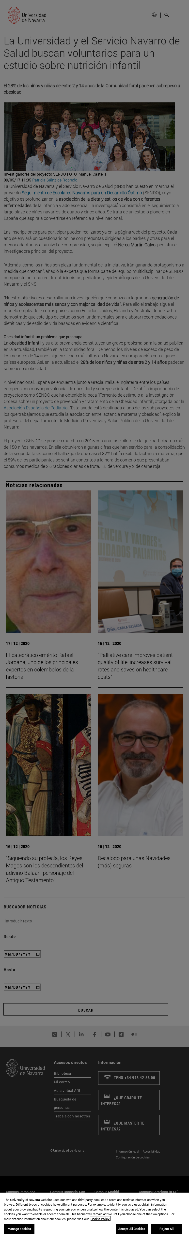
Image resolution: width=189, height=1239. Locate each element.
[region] (94, 1216)
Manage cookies (19, 1228)
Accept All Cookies (131, 1228)
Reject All (166, 1228)
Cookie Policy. (100, 1219)
